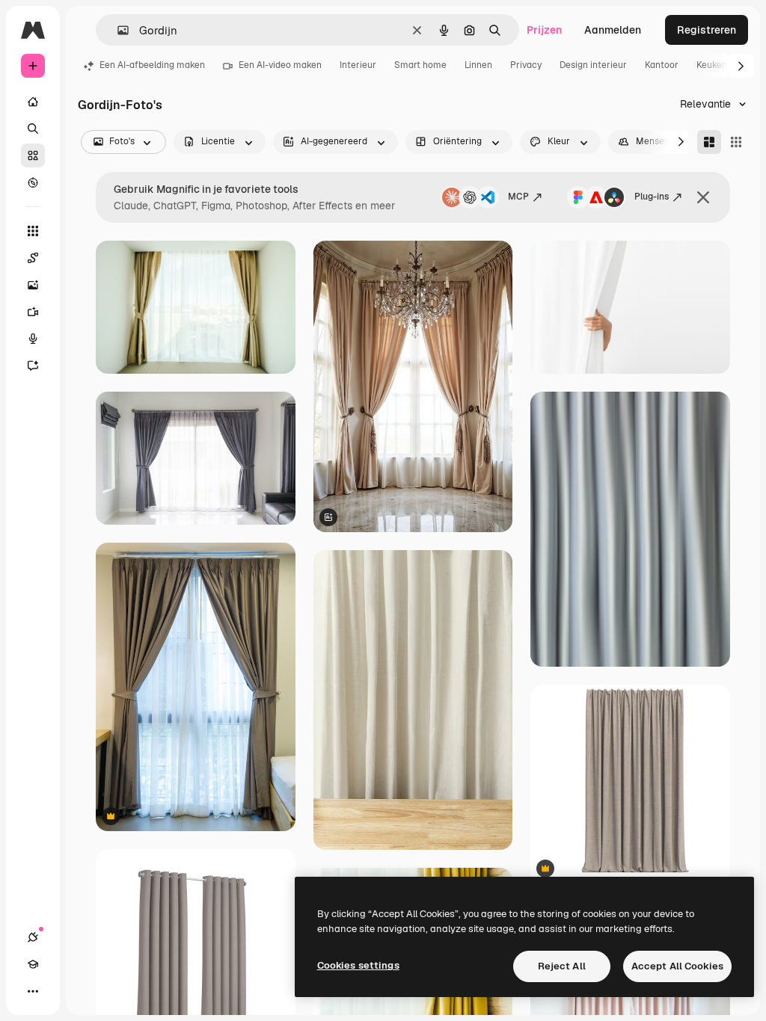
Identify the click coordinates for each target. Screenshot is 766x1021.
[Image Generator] (33, 285)
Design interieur (593, 65)
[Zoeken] (33, 129)
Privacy (526, 65)
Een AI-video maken (280, 65)
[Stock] (33, 155)
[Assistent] (33, 365)
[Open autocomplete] (117, 30)
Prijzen (544, 30)
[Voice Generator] (33, 339)
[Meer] (33, 991)
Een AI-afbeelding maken (152, 65)
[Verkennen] (33, 182)
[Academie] (33, 964)
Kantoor (661, 65)
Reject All (562, 966)
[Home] (33, 102)
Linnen (478, 65)
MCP (518, 197)
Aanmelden (612, 30)
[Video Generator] (33, 312)
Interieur (358, 65)
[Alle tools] (33, 231)
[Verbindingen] (33, 937)
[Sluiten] (703, 197)
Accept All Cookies (677, 966)
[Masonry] (709, 142)
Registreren (706, 30)
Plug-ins (651, 197)
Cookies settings (358, 965)
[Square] (736, 142)
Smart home (420, 65)
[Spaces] (33, 258)
